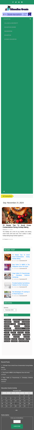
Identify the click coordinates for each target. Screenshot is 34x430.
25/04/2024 (16, 268)
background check (10, 324)
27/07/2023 (16, 287)
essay (7, 332)
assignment (26, 321)
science (27, 336)
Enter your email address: (17, 418)
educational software (23, 328)
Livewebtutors (17, 334)
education (8, 328)
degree (17, 326)
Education (6, 19)
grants (13, 332)
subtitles (22, 339)
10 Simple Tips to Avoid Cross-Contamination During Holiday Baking (17, 226)
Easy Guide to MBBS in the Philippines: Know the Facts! (16, 372)
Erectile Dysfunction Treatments (21, 330)
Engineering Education (8, 33)
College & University (11, 23)
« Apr (16, 410)
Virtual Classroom (24, 341)
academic (8, 319)
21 (15, 403)
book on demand (24, 324)
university (14, 341)
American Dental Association (21, 319)
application (8, 321)
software (8, 339)
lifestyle (7, 334)
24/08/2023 (16, 279)
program (17, 336)
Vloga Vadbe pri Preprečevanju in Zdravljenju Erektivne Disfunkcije (21, 275)
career (7, 326)
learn (28, 332)
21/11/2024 (16, 260)
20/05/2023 (16, 295)
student (14, 339)
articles (17, 321)
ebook (27, 326)
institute (21, 332)
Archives (6, 307)
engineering (8, 330)
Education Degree (10, 27)
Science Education (10, 39)
